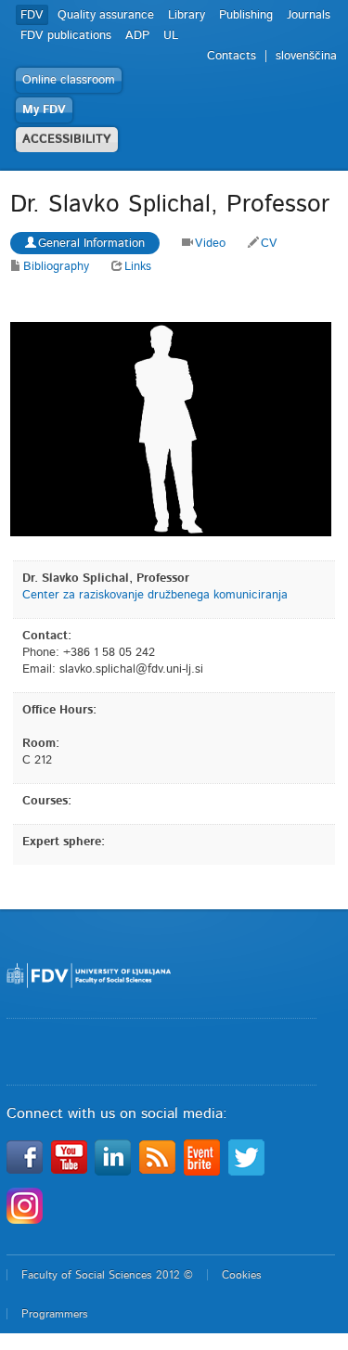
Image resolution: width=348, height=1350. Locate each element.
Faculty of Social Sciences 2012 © (107, 1274)
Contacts (231, 56)
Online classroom (68, 80)
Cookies (242, 1274)
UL (170, 36)
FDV (32, 15)
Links (137, 267)
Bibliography (56, 267)
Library (186, 15)
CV (269, 244)
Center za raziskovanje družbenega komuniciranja (155, 595)
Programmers (54, 1313)
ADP (137, 36)
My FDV (44, 110)
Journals (308, 15)
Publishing (246, 15)
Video (210, 244)
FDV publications (65, 36)
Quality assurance (106, 15)
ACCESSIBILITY (66, 140)
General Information (91, 244)
